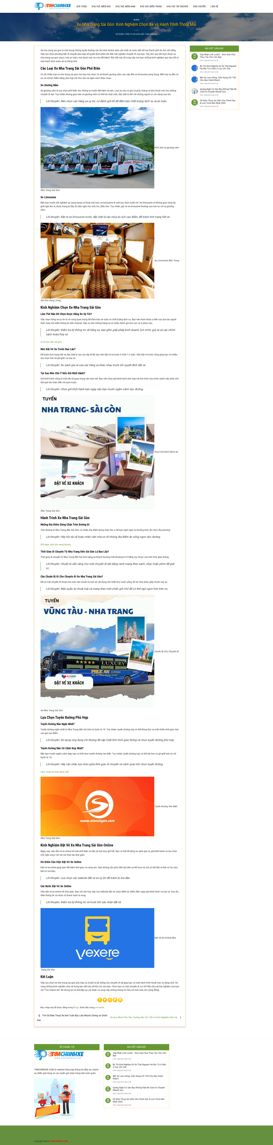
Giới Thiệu (81, 6)
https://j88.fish (89, 1133)
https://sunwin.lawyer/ (121, 1129)
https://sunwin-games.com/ (98, 1129)
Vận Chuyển (199, 6)
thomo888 (38, 1129)
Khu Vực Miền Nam (125, 6)
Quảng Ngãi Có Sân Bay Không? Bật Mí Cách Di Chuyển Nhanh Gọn (218, 90)
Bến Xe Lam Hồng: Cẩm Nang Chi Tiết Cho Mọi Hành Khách (218, 78)
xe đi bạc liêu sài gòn (51, 342)
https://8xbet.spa (221, 1129)
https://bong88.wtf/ (173, 1129)
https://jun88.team (190, 1129)
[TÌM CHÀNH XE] (52, 6)
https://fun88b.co (74, 1133)
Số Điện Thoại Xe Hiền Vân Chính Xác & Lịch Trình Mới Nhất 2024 (218, 101)
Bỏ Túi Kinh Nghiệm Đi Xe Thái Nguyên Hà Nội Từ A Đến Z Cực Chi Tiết (218, 67)
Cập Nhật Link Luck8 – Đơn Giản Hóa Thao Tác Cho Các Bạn (217, 55)
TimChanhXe (151, 34)
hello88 (211, 1133)
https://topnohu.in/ (140, 1129)
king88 (197, 1133)
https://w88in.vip (58, 1133)
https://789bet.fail (143, 1133)
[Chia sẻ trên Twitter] (105, 1000)
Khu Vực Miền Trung (151, 6)
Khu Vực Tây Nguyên (177, 6)
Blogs (136, 20)
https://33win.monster (125, 1133)
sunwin (37, 1136)
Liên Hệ (214, 6)
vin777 (218, 1133)
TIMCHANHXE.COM (44, 1069)
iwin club (50, 1136)
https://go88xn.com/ (53, 1129)
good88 (204, 1133)
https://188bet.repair (105, 1133)
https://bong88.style (179, 1133)
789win (224, 1133)
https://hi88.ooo (206, 1129)
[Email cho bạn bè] (110, 1000)
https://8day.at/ (156, 1129)
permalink (99, 1007)
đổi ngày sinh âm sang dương (56, 544)
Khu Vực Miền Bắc (101, 6)
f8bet (230, 1133)
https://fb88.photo (42, 1133)
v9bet (191, 1133)
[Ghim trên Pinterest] (115, 1000)
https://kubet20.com (161, 1133)
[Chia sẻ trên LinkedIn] (120, 1000)
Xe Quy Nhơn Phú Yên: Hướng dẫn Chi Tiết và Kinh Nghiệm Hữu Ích (144, 1017)
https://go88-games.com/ (74, 1129)
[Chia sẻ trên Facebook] (99, 1000)
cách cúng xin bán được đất (55, 772)
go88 (43, 1136)
